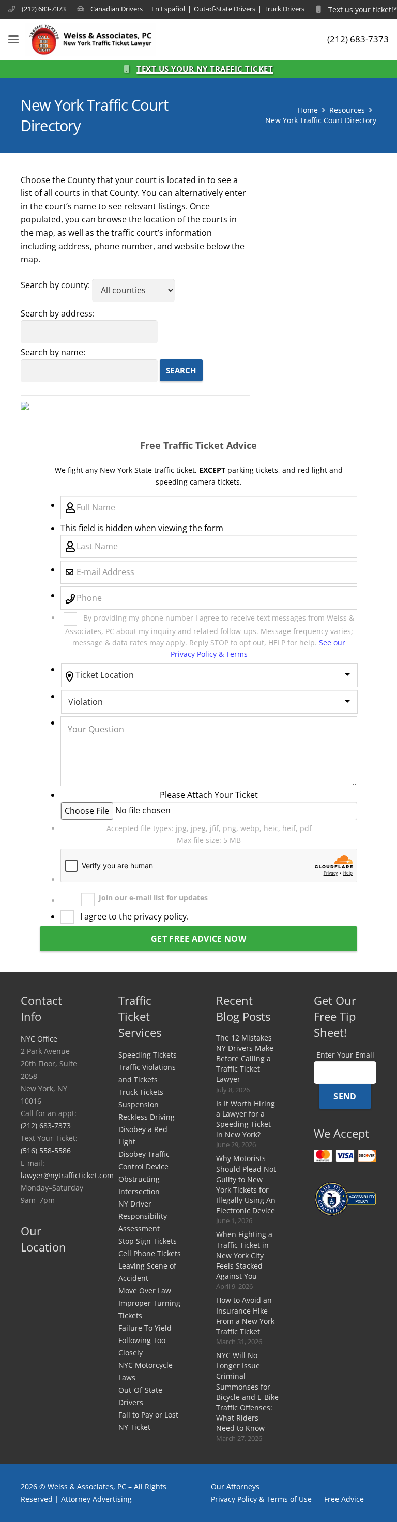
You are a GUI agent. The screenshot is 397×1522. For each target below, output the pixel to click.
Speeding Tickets (147, 1055)
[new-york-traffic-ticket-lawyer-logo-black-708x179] (90, 39)
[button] (13, 39)
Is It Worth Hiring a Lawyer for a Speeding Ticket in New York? (245, 1118)
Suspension (138, 1104)
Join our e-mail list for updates (153, 897)
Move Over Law (144, 1290)
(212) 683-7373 (46, 1126)
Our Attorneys (235, 1486)
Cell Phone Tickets (149, 1253)
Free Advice (344, 1499)
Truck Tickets (140, 1092)
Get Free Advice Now (198, 938)
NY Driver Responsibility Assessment (142, 1216)
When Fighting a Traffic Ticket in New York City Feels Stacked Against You (244, 1255)
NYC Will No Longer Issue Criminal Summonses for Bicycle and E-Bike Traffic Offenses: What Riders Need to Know (247, 1391)
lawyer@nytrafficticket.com (67, 1175)
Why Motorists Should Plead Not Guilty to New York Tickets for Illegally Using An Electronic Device (246, 1184)
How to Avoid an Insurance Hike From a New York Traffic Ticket (245, 1315)
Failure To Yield (145, 1328)
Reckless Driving (146, 1117)
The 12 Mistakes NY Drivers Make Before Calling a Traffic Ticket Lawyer (244, 1058)
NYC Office (39, 1039)
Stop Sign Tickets (147, 1241)
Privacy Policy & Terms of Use (261, 1499)
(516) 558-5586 (46, 1150)
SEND (344, 1096)
